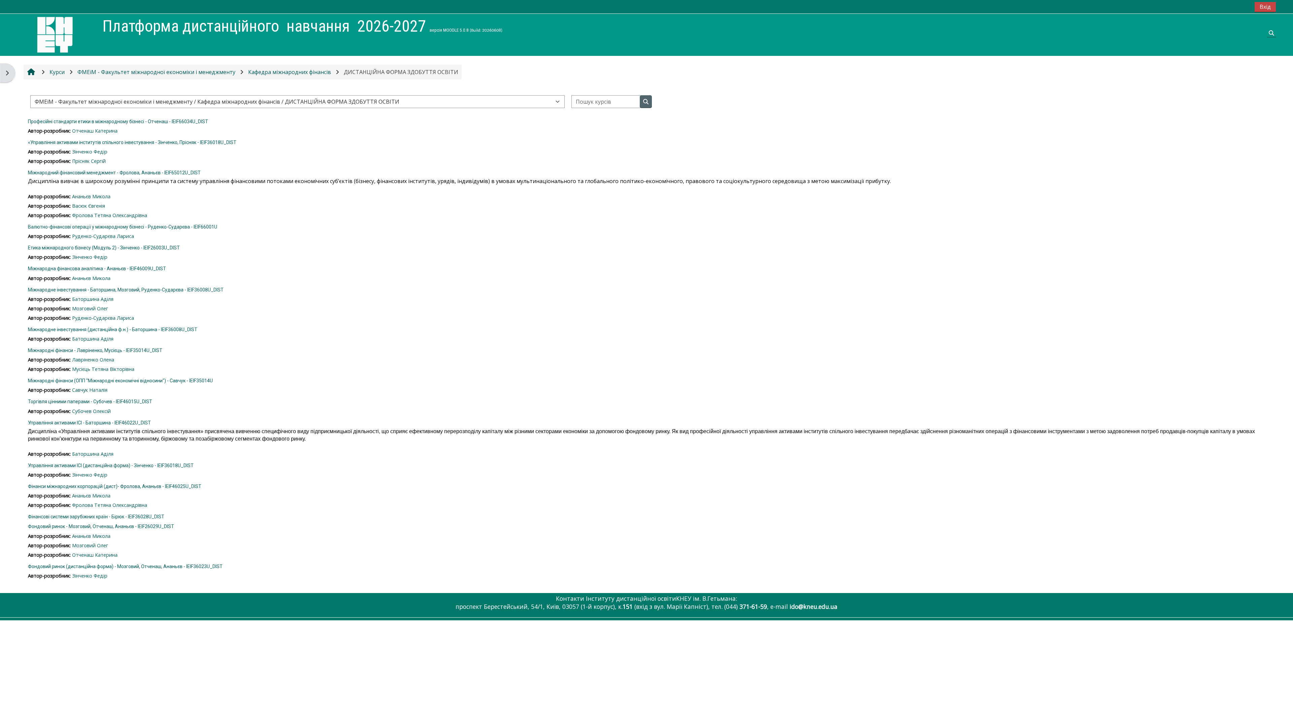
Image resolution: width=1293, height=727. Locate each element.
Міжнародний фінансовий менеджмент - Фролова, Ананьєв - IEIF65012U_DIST (114, 172)
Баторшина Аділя (92, 299)
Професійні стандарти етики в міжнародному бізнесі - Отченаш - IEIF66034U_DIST (118, 121)
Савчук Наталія (89, 390)
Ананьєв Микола (91, 196)
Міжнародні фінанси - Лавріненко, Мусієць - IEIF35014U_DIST (95, 350)
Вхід (1265, 6)
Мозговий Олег (90, 308)
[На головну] (55, 34)
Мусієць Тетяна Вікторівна (103, 369)
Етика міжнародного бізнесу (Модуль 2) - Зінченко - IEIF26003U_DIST (104, 247)
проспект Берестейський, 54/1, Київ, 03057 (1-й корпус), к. (545, 606)
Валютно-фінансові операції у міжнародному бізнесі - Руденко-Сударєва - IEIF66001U (122, 227)
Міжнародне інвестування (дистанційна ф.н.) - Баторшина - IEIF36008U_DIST (112, 329)
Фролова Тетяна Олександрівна (109, 215)
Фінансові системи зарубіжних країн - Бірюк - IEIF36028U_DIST (96, 516)
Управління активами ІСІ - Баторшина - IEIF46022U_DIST (89, 422)
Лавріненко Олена (93, 359)
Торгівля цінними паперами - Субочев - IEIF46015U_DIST (90, 401)
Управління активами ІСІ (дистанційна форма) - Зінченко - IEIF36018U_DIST (111, 465)
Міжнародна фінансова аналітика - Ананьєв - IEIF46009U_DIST (97, 268)
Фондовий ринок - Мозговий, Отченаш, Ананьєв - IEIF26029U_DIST (101, 526)
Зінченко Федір (89, 151)
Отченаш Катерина (95, 131)
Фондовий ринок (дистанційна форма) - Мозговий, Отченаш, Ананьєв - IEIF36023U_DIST (125, 566)
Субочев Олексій (91, 411)
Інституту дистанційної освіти (631, 598)
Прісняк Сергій (89, 161)
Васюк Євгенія (88, 206)
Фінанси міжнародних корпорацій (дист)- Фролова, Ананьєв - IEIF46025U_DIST (114, 486)
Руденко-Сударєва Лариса (103, 236)
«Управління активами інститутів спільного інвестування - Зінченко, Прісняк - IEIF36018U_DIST (132, 142)
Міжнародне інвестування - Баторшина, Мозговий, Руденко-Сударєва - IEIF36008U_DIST (126, 289)
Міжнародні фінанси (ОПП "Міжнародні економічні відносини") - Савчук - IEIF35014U (120, 380)
